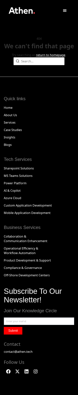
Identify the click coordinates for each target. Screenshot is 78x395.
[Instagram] (35, 371)
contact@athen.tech (18, 352)
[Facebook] (8, 371)
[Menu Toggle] (65, 10)
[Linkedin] (26, 371)
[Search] (18, 62)
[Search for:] (39, 61)
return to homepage (50, 55)
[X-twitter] (17, 371)
